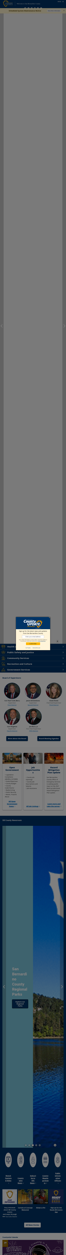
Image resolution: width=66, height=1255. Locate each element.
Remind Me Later (36, 648)
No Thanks (28, 648)
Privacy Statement (42, 641)
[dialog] (33, 633)
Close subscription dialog (50, 617)
